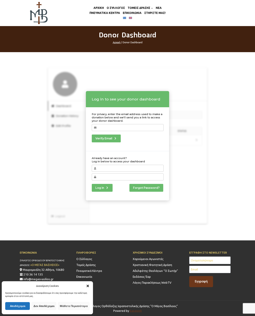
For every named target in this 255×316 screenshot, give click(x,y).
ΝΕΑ (159, 7)
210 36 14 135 (33, 274)
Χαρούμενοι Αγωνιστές (148, 259)
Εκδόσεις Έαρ (142, 276)
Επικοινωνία (84, 276)
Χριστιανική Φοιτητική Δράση (152, 264)
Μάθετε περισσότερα (74, 306)
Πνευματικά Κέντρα (89, 270)
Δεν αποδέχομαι (43, 306)
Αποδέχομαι (17, 306)
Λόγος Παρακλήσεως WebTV (152, 282)
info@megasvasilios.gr (38, 279)
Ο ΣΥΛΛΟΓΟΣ (116, 7)
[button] (88, 286)
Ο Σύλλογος (84, 259)
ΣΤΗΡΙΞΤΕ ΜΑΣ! (154, 12)
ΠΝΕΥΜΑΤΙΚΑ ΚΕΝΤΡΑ (105, 12)
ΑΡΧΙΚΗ (99, 7)
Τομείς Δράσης (86, 264)
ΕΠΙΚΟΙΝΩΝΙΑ (132, 12)
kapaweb (136, 310)
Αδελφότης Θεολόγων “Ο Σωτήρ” (155, 270)
